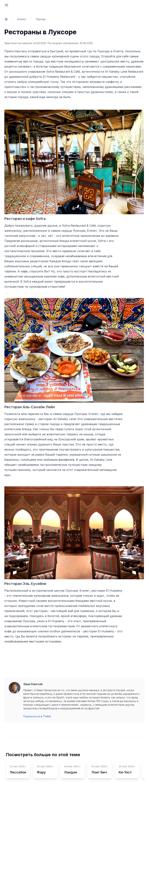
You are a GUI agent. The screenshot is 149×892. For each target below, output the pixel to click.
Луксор (40, 19)
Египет (21, 19)
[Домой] (6, 19)
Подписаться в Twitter (37, 716)
